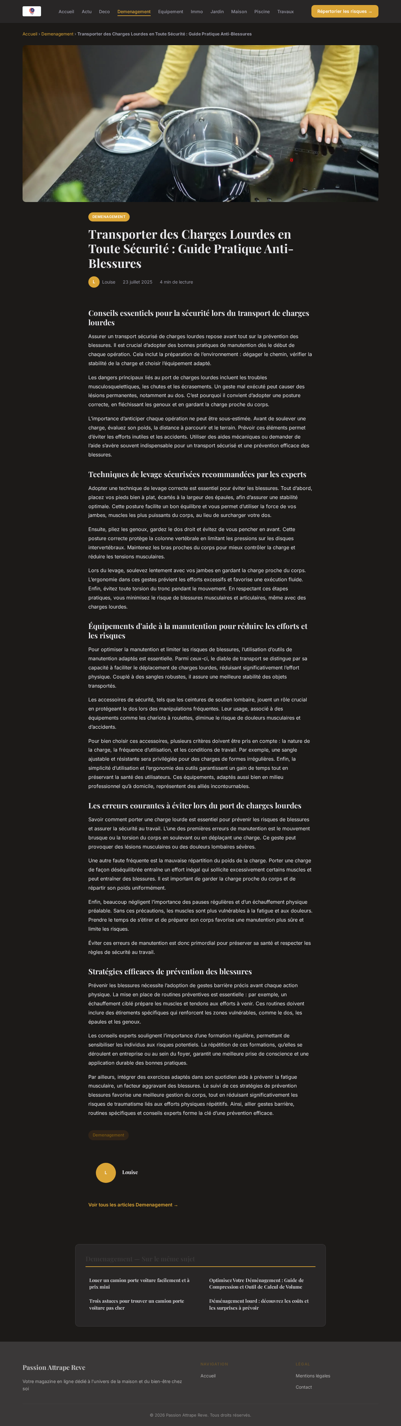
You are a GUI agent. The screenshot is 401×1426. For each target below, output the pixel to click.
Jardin (217, 11)
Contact (304, 1387)
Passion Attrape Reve (54, 1367)
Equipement (170, 11)
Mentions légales (313, 1375)
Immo (197, 11)
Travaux (285, 11)
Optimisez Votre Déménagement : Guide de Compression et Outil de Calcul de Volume (256, 1283)
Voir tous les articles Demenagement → (133, 1205)
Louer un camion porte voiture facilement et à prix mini (139, 1283)
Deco (104, 11)
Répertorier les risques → (344, 11)
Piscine (262, 11)
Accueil (66, 11)
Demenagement (134, 11)
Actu (86, 11)
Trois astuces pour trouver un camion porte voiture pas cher (136, 1304)
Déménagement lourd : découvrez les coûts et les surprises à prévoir (259, 1304)
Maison (239, 11)
